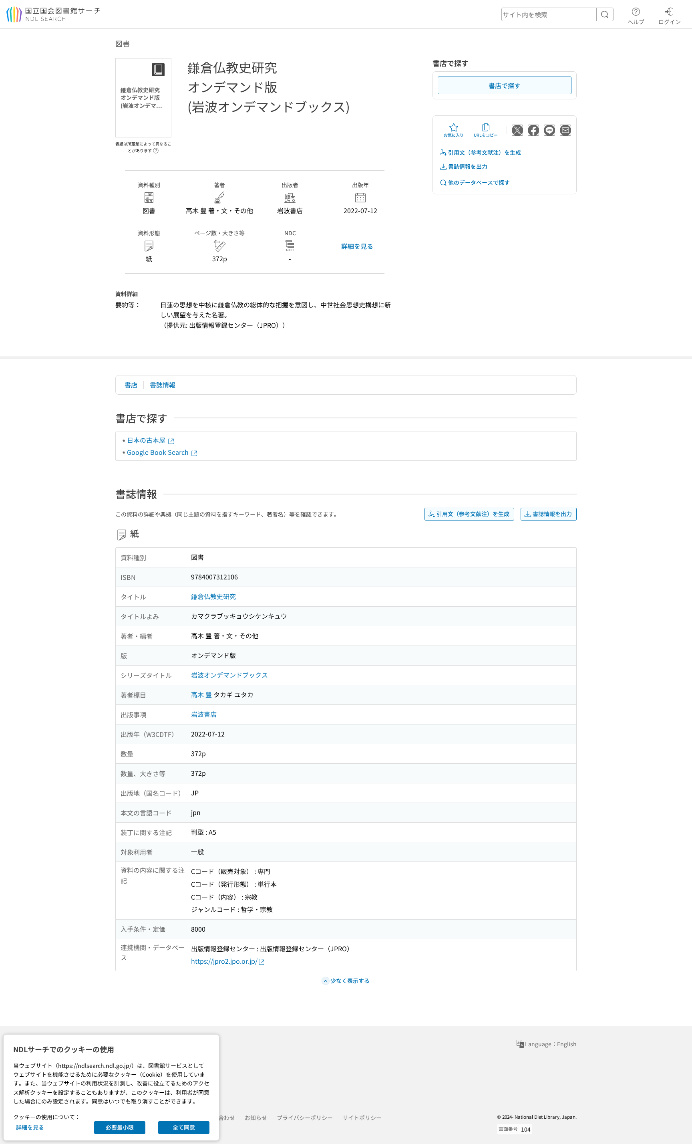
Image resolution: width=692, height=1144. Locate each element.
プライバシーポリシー (305, 1118)
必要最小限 (120, 1127)
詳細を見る (357, 246)
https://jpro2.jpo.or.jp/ (224, 961)
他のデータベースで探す (479, 182)
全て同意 (184, 1127)
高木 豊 (201, 694)
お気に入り (454, 135)
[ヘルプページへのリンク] (156, 148)
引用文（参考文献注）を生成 (484, 152)
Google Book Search (158, 452)
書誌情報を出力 (467, 166)
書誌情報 (162, 384)
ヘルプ (636, 21)
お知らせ (256, 1118)
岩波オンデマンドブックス (229, 675)
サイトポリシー (362, 1118)
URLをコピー (486, 135)
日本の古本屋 (147, 440)
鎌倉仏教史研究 (213, 596)
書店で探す (505, 85)
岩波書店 (204, 714)
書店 (131, 384)
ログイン (669, 21)
